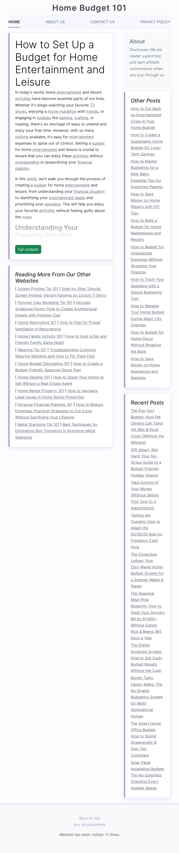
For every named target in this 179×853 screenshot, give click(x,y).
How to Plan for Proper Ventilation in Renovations (58, 325)
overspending (27, 162)
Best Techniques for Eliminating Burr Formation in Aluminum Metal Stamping (56, 430)
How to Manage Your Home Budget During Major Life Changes (147, 315)
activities (23, 98)
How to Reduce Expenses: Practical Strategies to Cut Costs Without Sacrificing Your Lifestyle (59, 410)
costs (26, 217)
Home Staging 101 (34, 377)
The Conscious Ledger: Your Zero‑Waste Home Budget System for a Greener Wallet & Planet (147, 570)
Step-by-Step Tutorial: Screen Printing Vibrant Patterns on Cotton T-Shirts (60, 292)
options (21, 137)
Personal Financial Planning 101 (45, 404)
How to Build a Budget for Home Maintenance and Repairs (146, 230)
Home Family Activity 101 (40, 336)
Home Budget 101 (89, 8)
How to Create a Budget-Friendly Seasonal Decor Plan (59, 366)
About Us (55, 21)
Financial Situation (43, 236)
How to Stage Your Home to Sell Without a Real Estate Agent (59, 380)
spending (53, 204)
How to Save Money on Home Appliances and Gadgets (145, 368)
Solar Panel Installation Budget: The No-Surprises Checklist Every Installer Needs (148, 775)
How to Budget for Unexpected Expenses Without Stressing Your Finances (147, 259)
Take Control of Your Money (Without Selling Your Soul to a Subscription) (145, 495)
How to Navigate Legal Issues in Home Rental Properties (56, 393)
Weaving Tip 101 (32, 349)
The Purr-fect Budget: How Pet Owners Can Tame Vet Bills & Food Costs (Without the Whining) (147, 426)
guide (32, 178)
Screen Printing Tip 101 (38, 289)
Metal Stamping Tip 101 (38, 424)
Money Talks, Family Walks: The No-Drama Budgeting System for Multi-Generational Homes (147, 697)
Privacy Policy (155, 21)
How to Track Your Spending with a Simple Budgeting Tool (147, 289)
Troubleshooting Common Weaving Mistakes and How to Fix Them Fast (55, 352)
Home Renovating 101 (37, 322)
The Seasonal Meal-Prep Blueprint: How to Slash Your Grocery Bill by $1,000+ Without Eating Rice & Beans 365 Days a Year (148, 615)
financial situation (89, 191)
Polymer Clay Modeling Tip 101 (45, 302)
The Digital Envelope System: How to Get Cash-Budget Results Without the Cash (147, 658)
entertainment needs (67, 197)
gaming (65, 117)
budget (98, 143)
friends (92, 111)
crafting (81, 117)
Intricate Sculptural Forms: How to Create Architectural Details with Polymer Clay (56, 308)
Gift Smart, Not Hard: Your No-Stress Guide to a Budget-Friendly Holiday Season (146, 462)
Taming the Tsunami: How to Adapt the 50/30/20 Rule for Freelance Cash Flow (146, 531)
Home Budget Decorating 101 (43, 363)
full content (28, 249)
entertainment (69, 92)
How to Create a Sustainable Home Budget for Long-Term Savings (147, 145)
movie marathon (62, 111)
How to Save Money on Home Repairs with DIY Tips (145, 203)
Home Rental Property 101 (41, 390)
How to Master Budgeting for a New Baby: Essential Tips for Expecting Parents (147, 174)
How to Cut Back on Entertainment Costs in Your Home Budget (146, 118)
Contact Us (102, 21)
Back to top (89, 818)
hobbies (44, 117)
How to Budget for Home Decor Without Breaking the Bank (147, 342)
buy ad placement (89, 824)
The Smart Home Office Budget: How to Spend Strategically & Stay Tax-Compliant (146, 739)
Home (14, 21)
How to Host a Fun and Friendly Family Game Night (61, 339)
